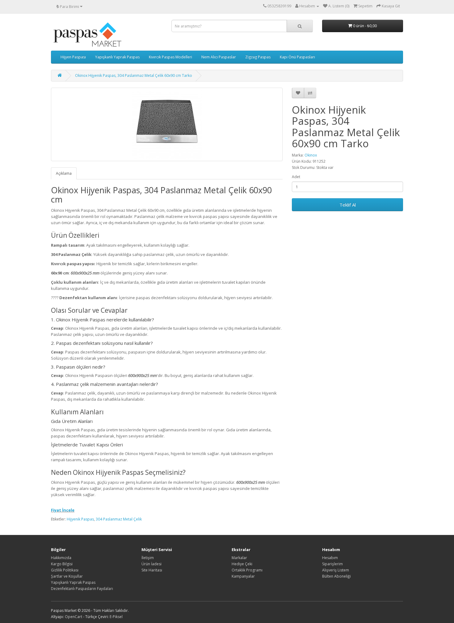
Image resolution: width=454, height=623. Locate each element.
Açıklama (64, 173)
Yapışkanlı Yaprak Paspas (117, 57)
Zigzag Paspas (258, 57)
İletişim (147, 557)
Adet (296, 176)
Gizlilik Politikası (64, 570)
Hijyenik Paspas (80, 519)
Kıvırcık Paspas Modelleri (170, 57)
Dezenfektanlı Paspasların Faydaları (82, 588)
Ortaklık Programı (247, 570)
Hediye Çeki (242, 564)
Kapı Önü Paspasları (297, 57)
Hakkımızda (61, 557)
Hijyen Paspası (73, 57)
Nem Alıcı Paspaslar (218, 57)
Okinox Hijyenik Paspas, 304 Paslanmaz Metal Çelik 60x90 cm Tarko (133, 75)
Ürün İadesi (151, 564)
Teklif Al (347, 205)
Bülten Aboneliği (336, 576)
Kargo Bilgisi (62, 564)
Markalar (239, 557)
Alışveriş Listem (335, 570)
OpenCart (73, 616)
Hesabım (330, 557)
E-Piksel (116, 616)
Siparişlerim (332, 564)
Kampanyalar (243, 576)
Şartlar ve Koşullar (67, 576)
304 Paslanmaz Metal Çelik (119, 519)
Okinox (311, 155)
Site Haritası (151, 570)
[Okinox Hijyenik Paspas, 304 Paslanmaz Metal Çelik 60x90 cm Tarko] (167, 124)
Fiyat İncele (62, 510)
